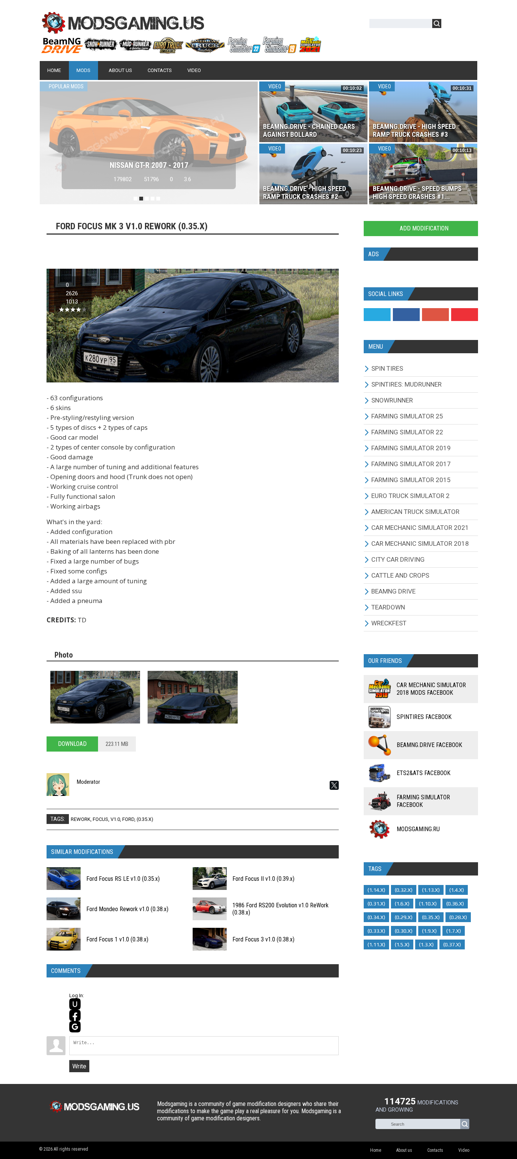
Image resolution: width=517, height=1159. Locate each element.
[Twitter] (377, 314)
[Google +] (435, 314)
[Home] (181, 50)
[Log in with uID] (75, 1004)
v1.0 (115, 819)
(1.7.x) (453, 931)
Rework (80, 819)
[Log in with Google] (75, 1026)
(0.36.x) (455, 904)
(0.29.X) (404, 917)
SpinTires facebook (424, 716)
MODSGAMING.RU (418, 829)
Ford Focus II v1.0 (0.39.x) (263, 878)
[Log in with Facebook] (75, 1015)
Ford (128, 819)
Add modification (423, 228)
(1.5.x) (402, 944)
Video (274, 86)
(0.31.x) (376, 904)
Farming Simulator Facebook (423, 801)
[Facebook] (406, 314)
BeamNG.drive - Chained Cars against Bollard (309, 130)
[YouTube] (464, 314)
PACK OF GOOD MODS (149, 165)
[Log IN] (451, 25)
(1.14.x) (376, 890)
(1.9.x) (429, 931)
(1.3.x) (426, 944)
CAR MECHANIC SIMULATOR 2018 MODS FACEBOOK (431, 688)
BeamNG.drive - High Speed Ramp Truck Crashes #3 (414, 130)
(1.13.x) (431, 890)
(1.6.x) (402, 904)
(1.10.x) (428, 904)
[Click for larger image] (95, 697)
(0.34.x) (376, 917)
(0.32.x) (404, 890)
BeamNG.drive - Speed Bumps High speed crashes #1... (417, 192)
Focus (100, 819)
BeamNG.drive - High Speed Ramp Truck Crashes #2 (304, 192)
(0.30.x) (404, 931)
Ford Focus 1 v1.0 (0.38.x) (117, 939)
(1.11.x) (376, 944)
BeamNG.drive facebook (429, 745)
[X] (334, 785)
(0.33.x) (376, 931)
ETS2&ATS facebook (423, 773)
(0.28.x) (458, 917)
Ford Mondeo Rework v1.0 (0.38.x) (127, 909)
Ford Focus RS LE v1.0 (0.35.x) (123, 878)
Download (72, 743)
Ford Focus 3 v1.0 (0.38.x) (263, 939)
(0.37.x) (452, 944)
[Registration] (469, 25)
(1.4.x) (456, 890)
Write (79, 1066)
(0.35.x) (145, 819)
